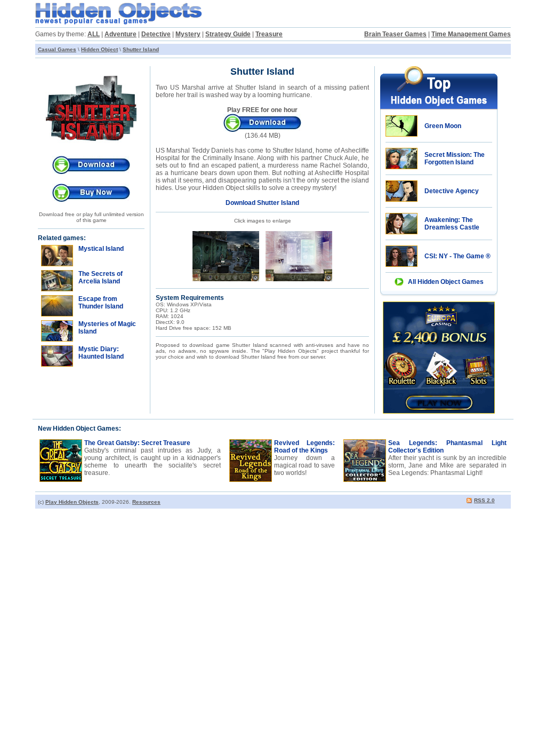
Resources (146, 502)
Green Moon (442, 126)
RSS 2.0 (484, 500)
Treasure (269, 34)
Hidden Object (99, 49)
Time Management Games (471, 34)
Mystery (187, 34)
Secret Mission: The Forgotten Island (454, 158)
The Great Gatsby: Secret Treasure (137, 443)
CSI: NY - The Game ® (457, 256)
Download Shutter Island (262, 203)
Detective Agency (451, 191)
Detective (156, 34)
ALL (93, 34)
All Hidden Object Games (446, 282)
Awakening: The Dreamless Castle (451, 223)
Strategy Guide (228, 34)
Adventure (120, 34)
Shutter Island (141, 49)
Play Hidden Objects (72, 502)
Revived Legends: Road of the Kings (304, 446)
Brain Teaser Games (395, 34)
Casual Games (57, 49)
